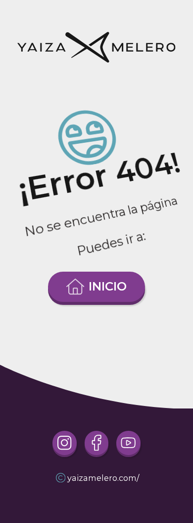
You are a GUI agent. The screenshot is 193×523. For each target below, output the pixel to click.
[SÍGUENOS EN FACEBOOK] (96, 443)
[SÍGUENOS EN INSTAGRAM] (64, 443)
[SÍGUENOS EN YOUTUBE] (128, 443)
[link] (96, 47)
